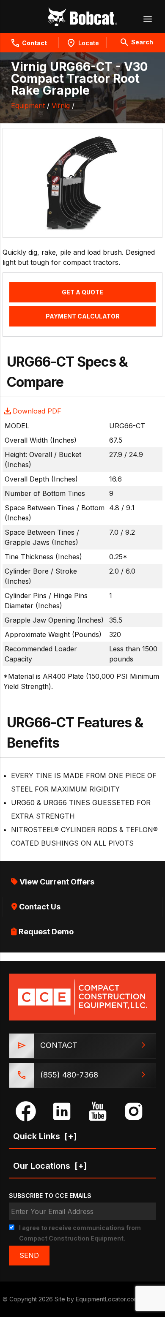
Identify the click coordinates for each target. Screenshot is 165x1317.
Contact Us (38, 906)
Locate (88, 42)
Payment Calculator (83, 316)
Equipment (28, 105)
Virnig (61, 105)
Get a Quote (82, 292)
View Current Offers (56, 881)
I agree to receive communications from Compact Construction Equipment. (80, 1233)
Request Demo (45, 931)
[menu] (147, 19)
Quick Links (45, 1136)
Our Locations (50, 1166)
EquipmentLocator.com (107, 1299)
